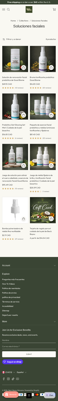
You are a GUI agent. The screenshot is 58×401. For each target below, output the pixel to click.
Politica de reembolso (11, 288)
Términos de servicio (10, 301)
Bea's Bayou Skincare (16, 390)
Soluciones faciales (39, 20)
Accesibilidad (7, 306)
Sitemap (5, 310)
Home (13, 20)
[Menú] (3, 9)
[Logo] (29, 9)
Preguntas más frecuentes (13, 279)
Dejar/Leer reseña (10, 315)
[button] (54, 9)
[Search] (8, 9)
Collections (23, 20)
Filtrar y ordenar (13, 39)
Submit (29, 354)
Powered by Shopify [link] (32, 390)
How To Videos (8, 284)
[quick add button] (23, 67)
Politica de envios (9, 293)
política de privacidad (11, 297)
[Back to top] (29, 395)
